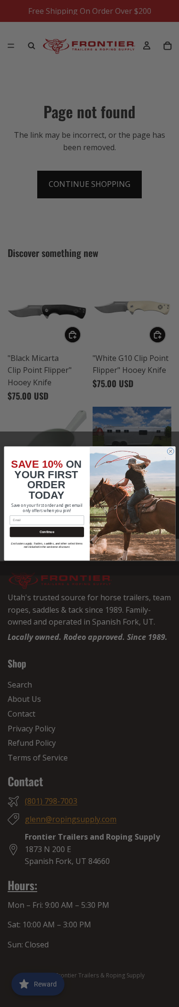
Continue (46, 532)
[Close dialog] (170, 451)
